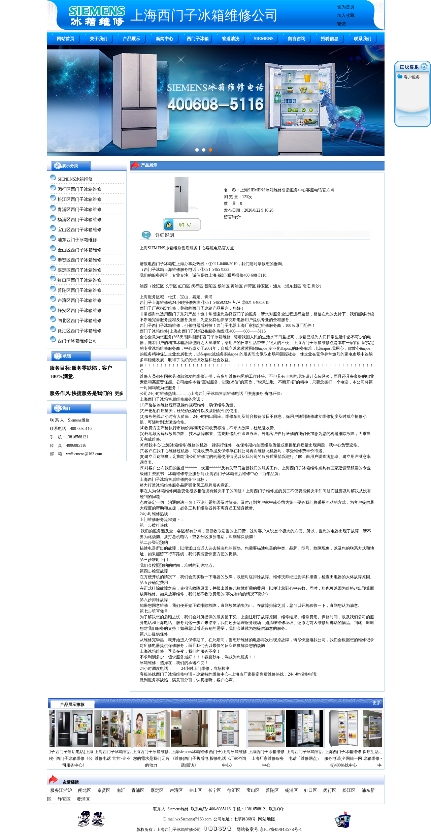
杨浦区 (291, 790)
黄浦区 (83, 799)
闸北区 (84, 790)
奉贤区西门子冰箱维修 (79, 259)
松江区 (349, 790)
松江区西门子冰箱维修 (79, 199)
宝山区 (253, 790)
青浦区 (137, 790)
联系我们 (362, 38)
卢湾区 (176, 790)
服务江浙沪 (61, 790)
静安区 (64, 799)
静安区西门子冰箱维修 (79, 310)
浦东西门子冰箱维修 (77, 239)
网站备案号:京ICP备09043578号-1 (269, 829)
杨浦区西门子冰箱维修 (79, 219)
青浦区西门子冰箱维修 (79, 209)
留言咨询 (296, 38)
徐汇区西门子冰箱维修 (79, 330)
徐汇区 (233, 790)
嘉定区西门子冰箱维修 (79, 270)
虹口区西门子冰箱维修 (79, 280)
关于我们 (98, 38)
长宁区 (214, 790)
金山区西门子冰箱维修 (79, 249)
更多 (119, 393)
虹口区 (310, 790)
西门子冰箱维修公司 (77, 340)
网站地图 (266, 818)
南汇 (121, 790)
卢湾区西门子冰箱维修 (79, 300)
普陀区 (272, 790)
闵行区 (329, 790)
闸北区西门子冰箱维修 (79, 320)
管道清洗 (230, 38)
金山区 (195, 790)
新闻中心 (164, 38)
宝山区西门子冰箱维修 (79, 229)
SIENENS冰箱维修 (75, 179)
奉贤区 (103, 790)
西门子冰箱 (198, 38)
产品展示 (131, 38)
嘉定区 (157, 790)
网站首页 (65, 38)
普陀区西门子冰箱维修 (79, 290)
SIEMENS (263, 38)
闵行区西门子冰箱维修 (79, 189)
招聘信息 (329, 38)
